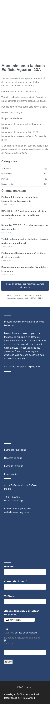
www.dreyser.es (21, 512)
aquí (44, 107)
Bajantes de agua (13, 458)
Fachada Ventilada (13, 466)
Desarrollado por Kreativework (19, 698)
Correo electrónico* (15, 581)
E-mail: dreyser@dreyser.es (18, 508)
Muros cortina (11, 474)
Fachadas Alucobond (15, 450)
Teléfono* (9, 596)
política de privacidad (26, 632)
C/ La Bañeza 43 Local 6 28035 (20, 485)
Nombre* (9, 566)
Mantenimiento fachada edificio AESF (19, 132)
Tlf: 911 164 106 (12, 497)
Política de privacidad (28, 694)
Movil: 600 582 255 (14, 500)
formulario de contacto (16, 153)
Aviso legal (9, 694)
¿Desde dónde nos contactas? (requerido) (21, 613)
